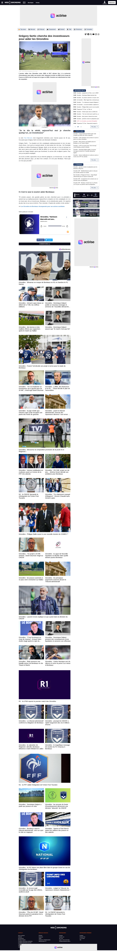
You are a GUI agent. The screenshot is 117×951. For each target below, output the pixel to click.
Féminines (79, 29)
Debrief (62, 29)
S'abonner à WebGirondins (44, 939)
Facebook (41, 937)
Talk (70, 29)
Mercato (32, 29)
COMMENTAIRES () (44, 244)
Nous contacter (21, 935)
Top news (23, 29)
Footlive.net (61, 937)
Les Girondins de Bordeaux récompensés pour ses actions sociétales (43, 206)
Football (61, 935)
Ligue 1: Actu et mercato (64, 939)
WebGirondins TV (42, 941)
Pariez (37, 2)
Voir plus (93, 126)
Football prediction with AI (64, 941)
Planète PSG (82, 937)
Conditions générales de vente (24, 942)
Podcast (42, 29)
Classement (52, 29)
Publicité (20, 937)
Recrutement (21, 938)
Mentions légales (22, 939)
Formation (89, 29)
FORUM (40, 935)
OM (80, 939)
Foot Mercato (28, 138)
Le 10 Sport (82, 938)
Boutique (30, 2)
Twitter (40, 938)
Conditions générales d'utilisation (25, 941)
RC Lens (61, 938)
